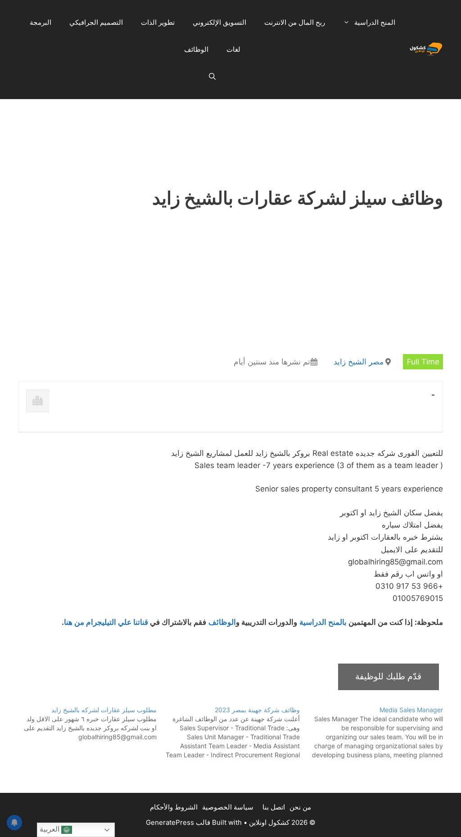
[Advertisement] (230, 121)
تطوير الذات (158, 22)
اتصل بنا (273, 807)
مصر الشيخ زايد (359, 361)
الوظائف (196, 49)
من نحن (300, 807)
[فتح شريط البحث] (212, 76)
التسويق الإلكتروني (219, 22)
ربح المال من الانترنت (294, 22)
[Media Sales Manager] (371, 732)
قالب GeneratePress (178, 822)
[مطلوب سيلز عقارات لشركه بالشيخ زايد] (85, 723)
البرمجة (40, 22)
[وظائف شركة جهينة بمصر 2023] (228, 732)
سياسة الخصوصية (227, 807)
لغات (233, 49)
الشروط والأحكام (174, 807)
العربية (50, 829)
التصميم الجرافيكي (96, 22)
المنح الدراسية (374, 22)
